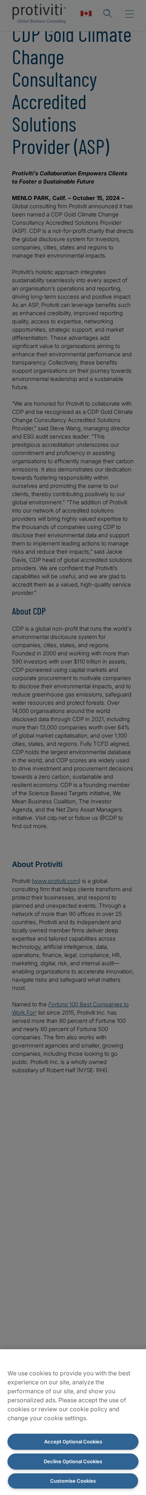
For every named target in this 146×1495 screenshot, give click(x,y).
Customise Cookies (73, 1481)
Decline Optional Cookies (73, 1461)
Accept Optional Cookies (73, 1442)
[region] (73, 1422)
